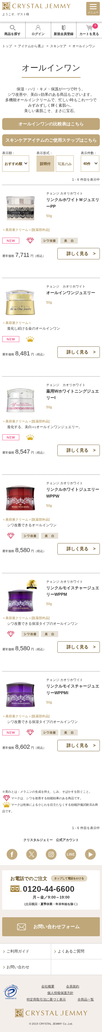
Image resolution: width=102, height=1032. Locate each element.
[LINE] (71, 854)
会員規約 (72, 986)
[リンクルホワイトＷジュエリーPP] (20, 223)
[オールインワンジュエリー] (20, 316)
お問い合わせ (18, 967)
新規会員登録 (63, 34)
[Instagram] (51, 854)
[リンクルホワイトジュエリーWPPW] (20, 512)
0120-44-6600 (49, 888)
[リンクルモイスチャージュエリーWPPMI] (20, 709)
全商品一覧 (86, 999)
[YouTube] (90, 854)
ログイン (38, 34)
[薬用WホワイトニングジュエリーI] (20, 414)
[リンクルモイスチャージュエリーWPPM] (20, 611)
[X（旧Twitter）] (31, 854)
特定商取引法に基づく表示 (46, 999)
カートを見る (89, 30)
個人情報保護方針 (60, 993)
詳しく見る (77, 253)
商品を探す (12, 34)
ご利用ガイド (18, 951)
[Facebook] (12, 854)
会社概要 (47, 986)
